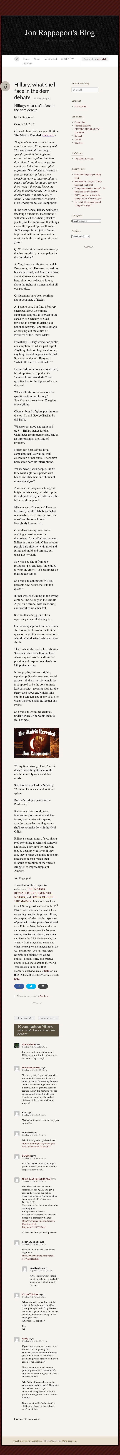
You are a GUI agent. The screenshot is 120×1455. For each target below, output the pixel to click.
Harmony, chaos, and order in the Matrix (49, 1018)
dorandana (28, 1044)
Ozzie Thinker (30, 1294)
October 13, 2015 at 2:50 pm (34, 1158)
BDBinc (26, 1155)
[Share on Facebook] (19, 986)
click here (48, 135)
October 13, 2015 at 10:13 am (34, 1047)
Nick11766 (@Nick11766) (36, 1178)
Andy (25, 1338)
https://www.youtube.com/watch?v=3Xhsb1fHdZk (38, 1257)
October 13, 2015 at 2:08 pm (34, 1115)
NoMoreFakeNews (83, 125)
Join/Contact (50, 59)
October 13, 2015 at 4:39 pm (34, 1181)
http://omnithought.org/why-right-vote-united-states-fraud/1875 (38, 1145)
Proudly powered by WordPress (27, 1441)
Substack (27, 63)
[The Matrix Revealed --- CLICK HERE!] (36, 743)
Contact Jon (80, 122)
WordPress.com (69, 1441)
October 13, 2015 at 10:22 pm (34, 1341)
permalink (101, 59)
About (37, 59)
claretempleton (31, 1067)
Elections (44, 996)
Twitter (78, 139)
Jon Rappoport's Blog (60, 32)
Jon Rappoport (43, 98)
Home (26, 59)
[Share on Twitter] (31, 986)
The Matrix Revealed (84, 158)
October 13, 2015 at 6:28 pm (34, 1244)
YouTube (78, 142)
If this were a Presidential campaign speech (25, 1018)
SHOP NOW (67, 59)
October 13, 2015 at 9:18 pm (34, 1297)
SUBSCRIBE (80, 106)
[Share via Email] (43, 986)
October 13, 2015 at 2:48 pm (34, 1135)
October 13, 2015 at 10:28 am (34, 1070)
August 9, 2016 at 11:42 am (41, 1270)
